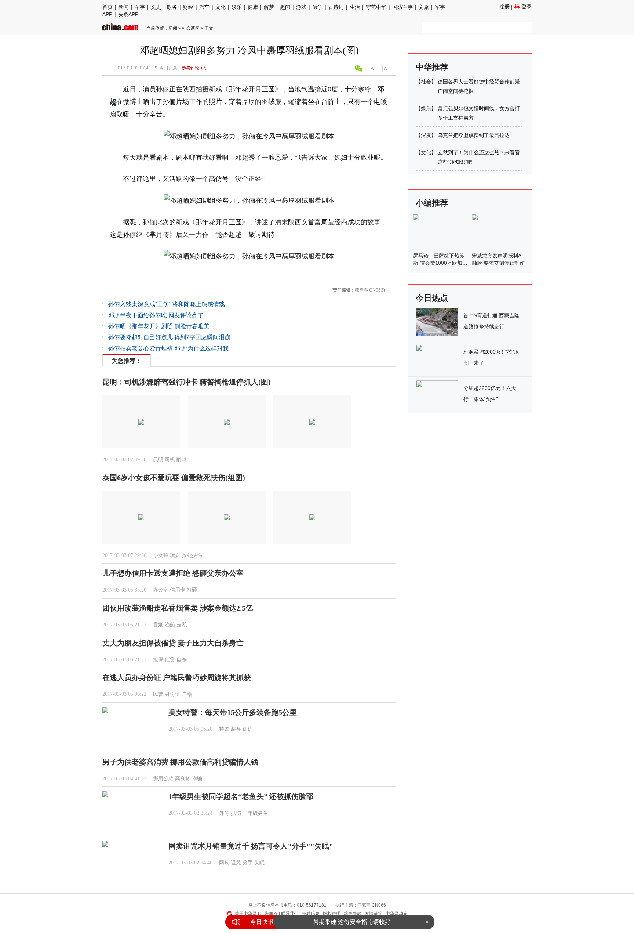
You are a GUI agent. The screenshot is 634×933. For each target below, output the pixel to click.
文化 (220, 7)
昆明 (158, 459)
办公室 (160, 590)
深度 (426, 135)
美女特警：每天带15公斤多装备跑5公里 (232, 712)
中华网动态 (397, 913)
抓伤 (236, 813)
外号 (224, 813)
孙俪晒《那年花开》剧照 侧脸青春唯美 (158, 326)
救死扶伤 (192, 555)
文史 (156, 7)
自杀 (181, 659)
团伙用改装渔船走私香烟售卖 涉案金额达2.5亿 (177, 608)
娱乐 (237, 7)
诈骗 (197, 778)
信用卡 (177, 590)
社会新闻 (191, 28)
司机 (170, 459)
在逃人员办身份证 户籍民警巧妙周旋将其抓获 (176, 677)
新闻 (124, 7)
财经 (188, 7)
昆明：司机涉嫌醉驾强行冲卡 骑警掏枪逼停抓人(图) (186, 382)
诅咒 (236, 862)
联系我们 (290, 913)
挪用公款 (163, 778)
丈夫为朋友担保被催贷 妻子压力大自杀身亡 (173, 643)
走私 (181, 625)
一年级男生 (255, 813)
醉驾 (181, 459)
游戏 (301, 7)
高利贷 (182, 778)
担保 (158, 659)
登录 (526, 7)
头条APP (128, 14)
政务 (172, 7)
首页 (107, 7)
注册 (504, 7)
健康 (253, 7)
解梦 (269, 7)
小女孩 (160, 555)
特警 (224, 729)
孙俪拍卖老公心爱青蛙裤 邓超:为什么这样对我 (168, 348)
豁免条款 (352, 913)
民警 (158, 694)
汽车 (204, 7)
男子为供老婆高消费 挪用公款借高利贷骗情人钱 (180, 762)
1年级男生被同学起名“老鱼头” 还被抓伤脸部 (240, 796)
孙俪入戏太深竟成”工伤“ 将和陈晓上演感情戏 (166, 304)
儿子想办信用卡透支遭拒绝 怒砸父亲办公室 (173, 573)
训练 (248, 729)
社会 (426, 81)
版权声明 (331, 913)
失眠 (259, 862)
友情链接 (373, 913)
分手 (248, 862)
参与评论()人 (194, 67)
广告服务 (269, 913)
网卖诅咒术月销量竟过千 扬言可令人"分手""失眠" (250, 846)
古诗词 (336, 7)
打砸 (192, 590)
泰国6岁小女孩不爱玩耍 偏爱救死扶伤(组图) (173, 478)
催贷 (170, 659)
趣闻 (285, 7)
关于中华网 (246, 913)
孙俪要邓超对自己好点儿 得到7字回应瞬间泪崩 (169, 337)
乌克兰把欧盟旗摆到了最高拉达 (474, 135)
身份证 (172, 694)
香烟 (158, 625)
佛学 (317, 7)
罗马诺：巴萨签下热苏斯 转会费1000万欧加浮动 (440, 263)
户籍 (187, 694)
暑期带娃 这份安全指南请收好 (352, 920)
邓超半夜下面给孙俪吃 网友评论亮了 (156, 315)
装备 (236, 729)
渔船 (170, 625)
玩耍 (175, 555)
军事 (140, 7)
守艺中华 (376, 7)
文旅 (424, 7)
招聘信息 (311, 913)
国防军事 (402, 7)
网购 (224, 862)
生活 (355, 7)
